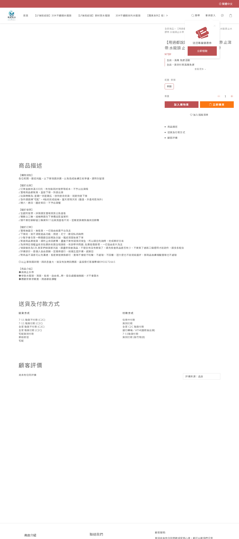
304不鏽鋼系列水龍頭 (128, 15)
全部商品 (169, 28)
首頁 (25, 15)
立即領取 (202, 51)
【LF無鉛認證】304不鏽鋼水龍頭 (53, 15)
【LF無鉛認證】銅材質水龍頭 (93, 15)
